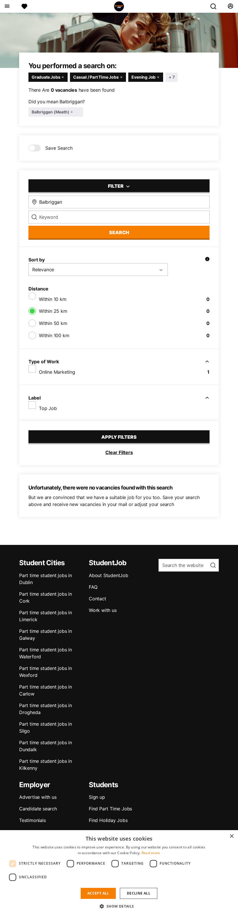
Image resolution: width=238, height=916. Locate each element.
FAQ (93, 587)
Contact (97, 598)
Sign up (97, 797)
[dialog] (119, 873)
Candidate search (38, 809)
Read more (151, 852)
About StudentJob (108, 575)
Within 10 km (52, 299)
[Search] (215, 6)
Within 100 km (54, 335)
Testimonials (32, 820)
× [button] (231, 836)
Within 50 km (53, 323)
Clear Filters (119, 452)
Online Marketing (57, 372)
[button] (119, 906)
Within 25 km (53, 311)
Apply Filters (119, 437)
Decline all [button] (138, 893)
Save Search (59, 148)
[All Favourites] (24, 6)
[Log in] (230, 6)
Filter (116, 186)
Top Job (48, 408)
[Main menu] (7, 6)
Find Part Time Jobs (110, 809)
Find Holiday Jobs (108, 820)
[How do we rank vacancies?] (207, 259)
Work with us (103, 610)
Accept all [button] (98, 893)
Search (119, 232)
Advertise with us (38, 797)
